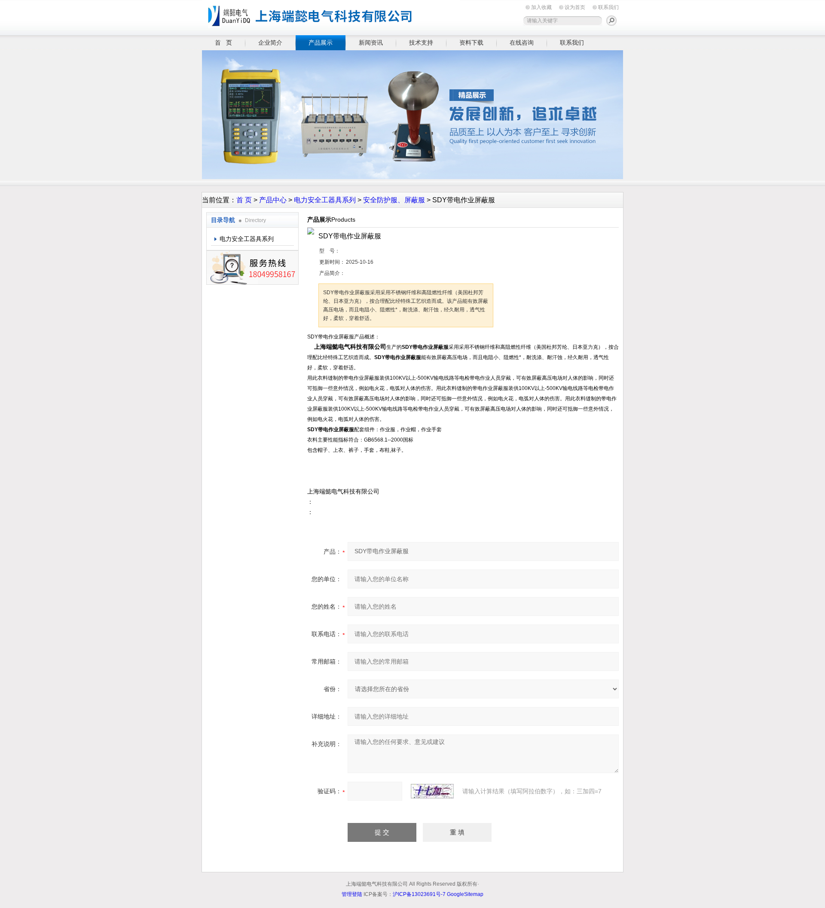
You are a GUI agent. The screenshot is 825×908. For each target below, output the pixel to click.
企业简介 (270, 42)
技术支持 (421, 42)
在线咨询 (522, 42)
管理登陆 (352, 894)
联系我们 (608, 7)
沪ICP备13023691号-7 (419, 894)
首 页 (223, 42)
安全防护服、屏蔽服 (394, 200)
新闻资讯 (371, 42)
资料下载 (471, 42)
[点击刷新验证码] (432, 791)
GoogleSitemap (465, 894)
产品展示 (321, 42)
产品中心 (273, 200)
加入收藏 (541, 7)
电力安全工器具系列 (325, 200)
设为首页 (575, 7)
